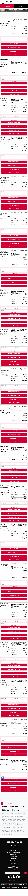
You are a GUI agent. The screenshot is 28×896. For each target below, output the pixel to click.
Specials (13, 866)
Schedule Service (13, 869)
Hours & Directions (13, 852)
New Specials (13, 863)
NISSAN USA (13, 856)
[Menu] (25, 2)
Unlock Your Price (14, 51)
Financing (13, 854)
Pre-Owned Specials (13, 865)
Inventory (13, 858)
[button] (2, 778)
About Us (13, 850)
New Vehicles (13, 860)
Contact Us (4, 884)
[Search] (25, 873)
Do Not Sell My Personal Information (15, 886)
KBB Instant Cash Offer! (14, 47)
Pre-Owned (13, 862)
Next (10, 803)
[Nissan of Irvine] (6, 2)
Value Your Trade (14, 55)
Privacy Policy (14, 42)
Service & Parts (13, 867)
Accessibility (11, 884)
